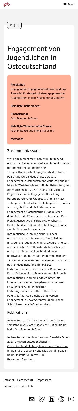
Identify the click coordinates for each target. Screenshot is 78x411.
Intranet (9, 380)
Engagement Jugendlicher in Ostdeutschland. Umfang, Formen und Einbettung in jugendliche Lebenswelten (38, 346)
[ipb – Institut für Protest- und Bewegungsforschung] (6, 4)
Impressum (44, 380)
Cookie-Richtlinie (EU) (18, 386)
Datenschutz (25, 380)
